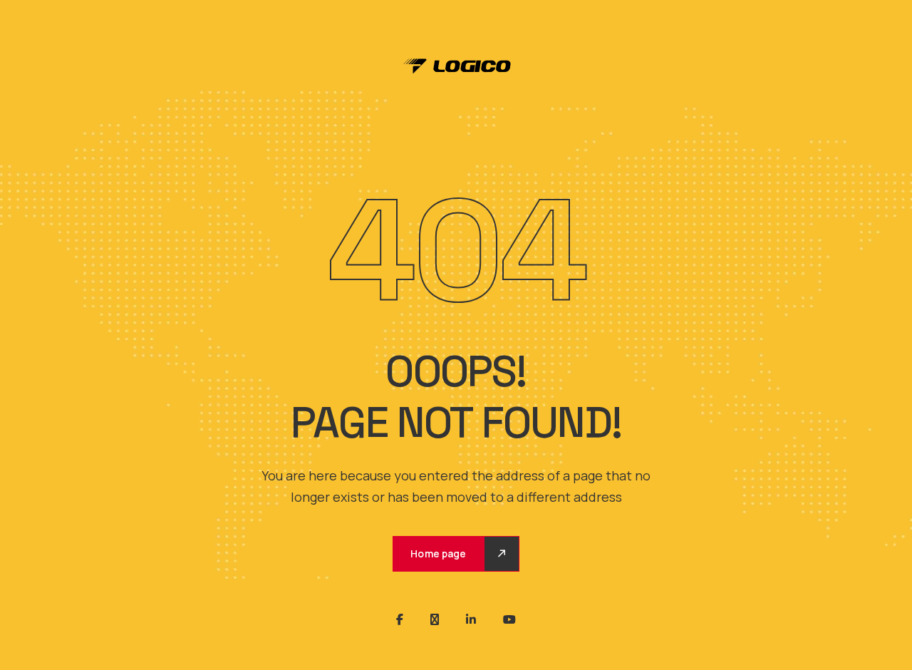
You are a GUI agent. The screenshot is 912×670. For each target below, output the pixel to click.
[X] (434, 619)
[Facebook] (399, 619)
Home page (438, 553)
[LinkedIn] (471, 619)
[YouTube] (509, 619)
